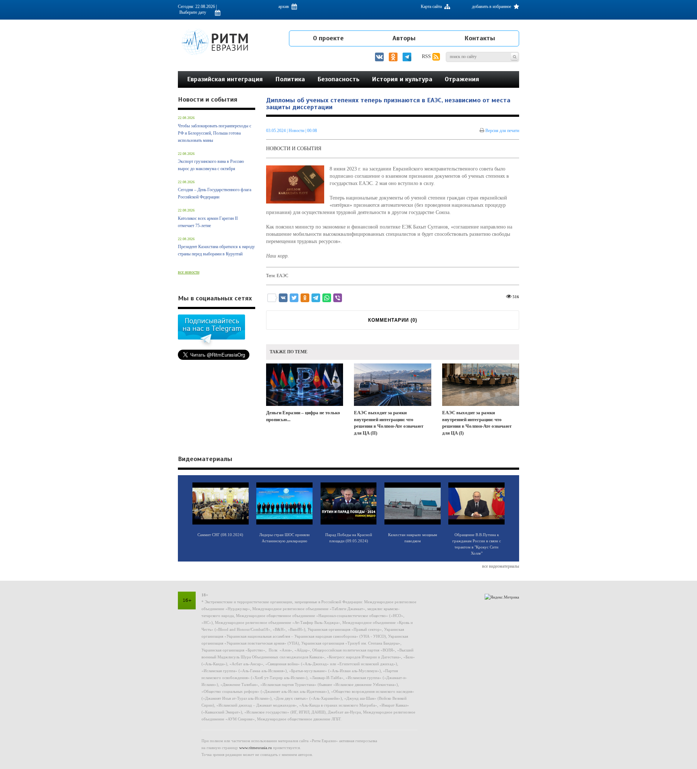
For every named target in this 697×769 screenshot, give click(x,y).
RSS (427, 56)
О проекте (328, 38)
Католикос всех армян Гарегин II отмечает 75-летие (208, 222)
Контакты (479, 38)
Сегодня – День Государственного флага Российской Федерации (214, 193)
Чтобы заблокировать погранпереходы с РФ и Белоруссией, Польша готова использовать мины (214, 133)
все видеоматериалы (500, 566)
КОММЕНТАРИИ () (392, 320)
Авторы (404, 38)
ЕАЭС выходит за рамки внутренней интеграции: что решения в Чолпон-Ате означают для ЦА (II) (388, 423)
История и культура (402, 79)
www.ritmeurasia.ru (255, 747)
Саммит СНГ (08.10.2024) (220, 534)
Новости (297, 130)
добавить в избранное (492, 6)
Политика (290, 79)
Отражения (462, 79)
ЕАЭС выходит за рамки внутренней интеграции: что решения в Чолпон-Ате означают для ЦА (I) (476, 423)
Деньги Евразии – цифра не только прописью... (303, 416)
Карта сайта (432, 6)
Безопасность (338, 79)
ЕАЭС (282, 275)
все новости (188, 272)
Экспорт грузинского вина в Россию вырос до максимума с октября (211, 165)
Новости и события (293, 148)
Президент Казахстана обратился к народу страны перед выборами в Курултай (216, 250)
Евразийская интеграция (225, 79)
